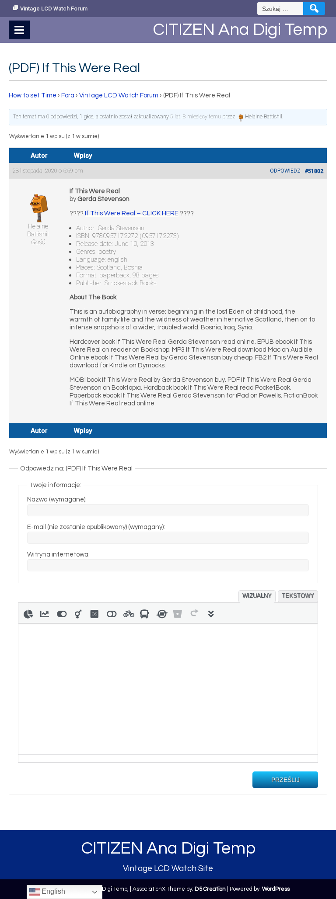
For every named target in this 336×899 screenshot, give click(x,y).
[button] (28, 612)
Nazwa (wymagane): (57, 499)
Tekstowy (298, 595)
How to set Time (32, 95)
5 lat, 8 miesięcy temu (195, 117)
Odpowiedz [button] (285, 171)
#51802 (314, 171)
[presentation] (28, 613)
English (52, 891)
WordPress (276, 889)
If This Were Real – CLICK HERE (131, 213)
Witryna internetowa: (58, 554)
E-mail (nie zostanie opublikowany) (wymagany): (96, 527)
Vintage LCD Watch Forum (54, 8)
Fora (67, 95)
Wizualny (257, 595)
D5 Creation (210, 889)
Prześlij (285, 779)
